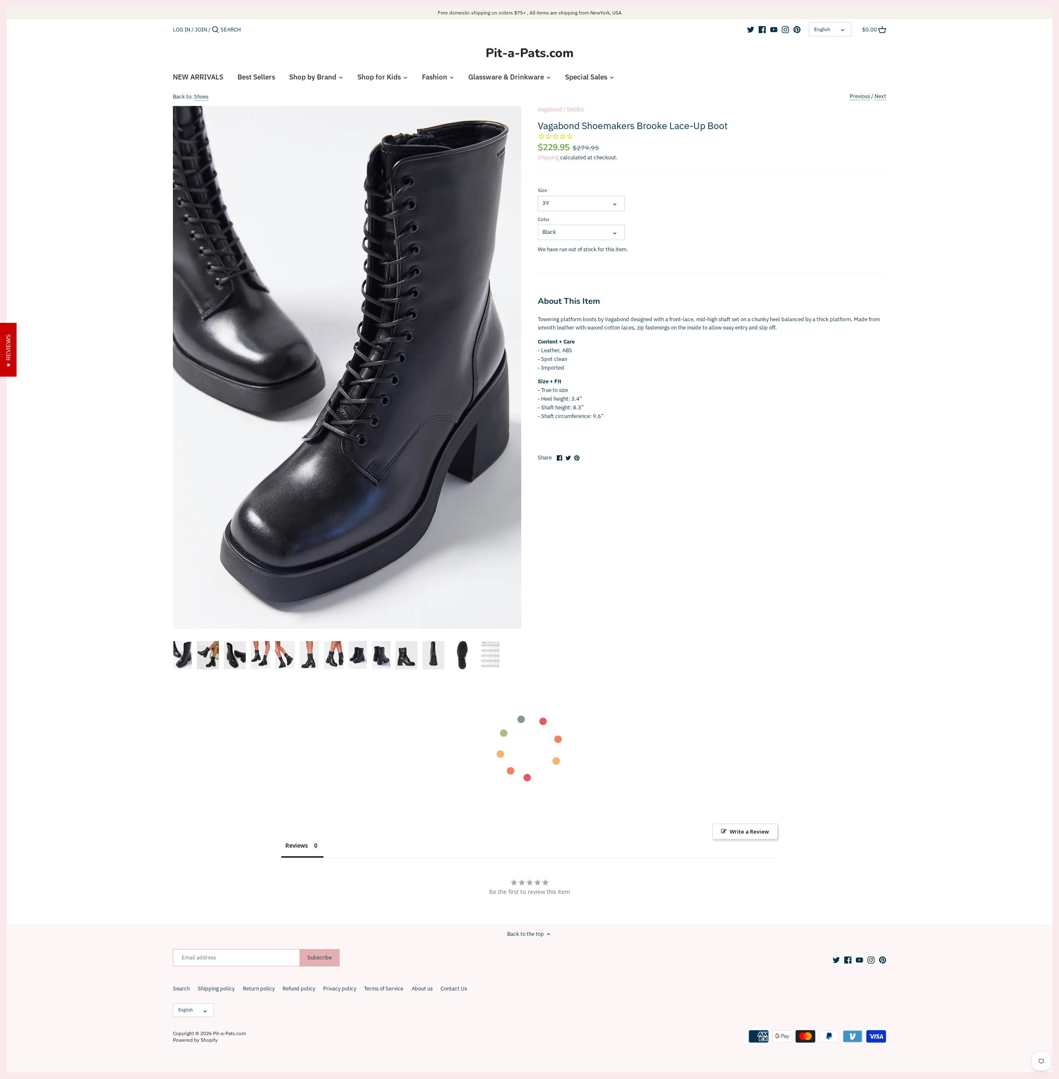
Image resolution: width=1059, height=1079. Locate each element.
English (822, 29)
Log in (181, 29)
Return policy (259, 988)
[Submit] (215, 30)
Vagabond (550, 109)
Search (181, 988)
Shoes (201, 96)
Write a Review (749, 831)
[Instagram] (785, 29)
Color (543, 219)
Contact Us (454, 988)
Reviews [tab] (296, 845)
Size (542, 190)
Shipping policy (216, 988)
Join (201, 29)
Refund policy (299, 988)
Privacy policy (339, 988)
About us (422, 988)
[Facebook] (762, 29)
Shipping (548, 157)
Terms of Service (383, 988)
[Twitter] (750, 29)
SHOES (575, 109)
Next (880, 96)
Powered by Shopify (195, 1040)
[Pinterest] (796, 29)
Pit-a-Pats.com (530, 53)
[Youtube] (773, 29)
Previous (860, 96)
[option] (182, 655)
